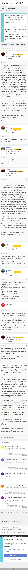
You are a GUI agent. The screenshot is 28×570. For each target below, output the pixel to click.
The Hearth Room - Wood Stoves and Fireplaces (18, 455)
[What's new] (23, 3)
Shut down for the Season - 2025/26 (14, 485)
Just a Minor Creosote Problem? (13, 447)
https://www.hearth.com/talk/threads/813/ (12, 362)
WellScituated (8, 462)
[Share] (24, 62)
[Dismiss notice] (25, 15)
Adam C (7, 475)
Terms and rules (15, 530)
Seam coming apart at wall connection (15, 473)
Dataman (7, 487)
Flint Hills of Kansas (12, 153)
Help (13, 532)
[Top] (21, 532)
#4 (26, 179)
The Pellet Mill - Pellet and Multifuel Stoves (15, 493)
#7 (26, 311)
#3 (26, 157)
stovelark (9, 467)
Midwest (10, 58)
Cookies (5, 527)
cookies (15, 543)
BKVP (8, 479)
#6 (26, 279)
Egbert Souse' (8, 500)
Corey (3, 10)
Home (18, 532)
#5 (26, 254)
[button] (2, 3)
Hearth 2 (15, 527)
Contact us (5, 530)
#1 (26, 62)
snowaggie (7, 448)
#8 (26, 345)
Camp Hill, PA (11, 132)
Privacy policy (6, 532)
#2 (26, 136)
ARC (8, 492)
